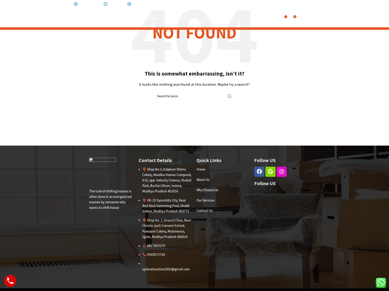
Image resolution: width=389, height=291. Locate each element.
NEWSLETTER (116, 4)
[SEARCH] (229, 96)
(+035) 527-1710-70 (89, 4)
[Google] (270, 172)
